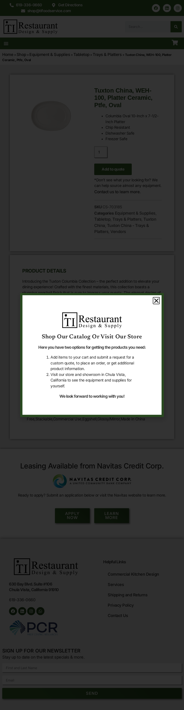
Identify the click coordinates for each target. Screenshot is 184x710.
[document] (92, 355)
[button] (156, 300)
